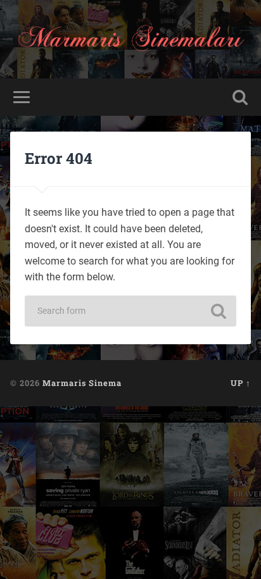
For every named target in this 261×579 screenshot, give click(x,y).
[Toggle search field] (240, 97)
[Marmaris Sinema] (130, 39)
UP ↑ (241, 383)
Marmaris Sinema (82, 383)
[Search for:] (130, 311)
